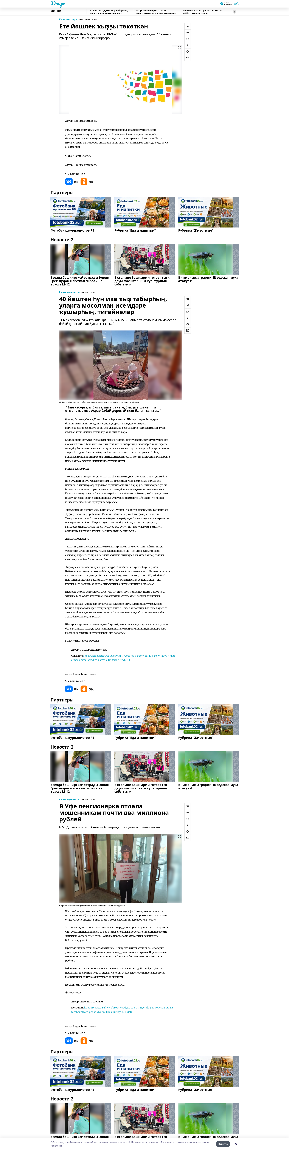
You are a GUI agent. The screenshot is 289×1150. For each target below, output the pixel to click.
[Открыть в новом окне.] (72, 181)
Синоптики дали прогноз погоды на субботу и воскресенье (202, 11)
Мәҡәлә (55, 11)
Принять (223, 1143)
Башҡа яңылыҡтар (69, 292)
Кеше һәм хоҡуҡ (68, 19)
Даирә (57, 3)
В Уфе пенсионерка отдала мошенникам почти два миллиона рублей (155, 11)
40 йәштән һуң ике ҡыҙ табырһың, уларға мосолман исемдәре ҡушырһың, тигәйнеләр (109, 11)
